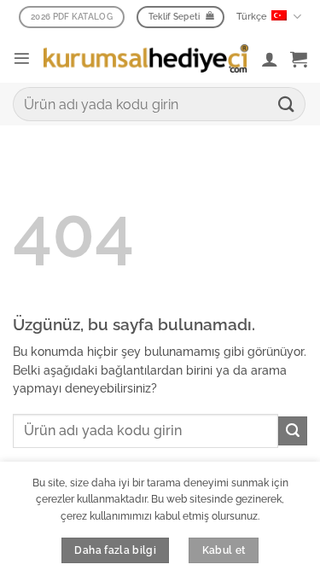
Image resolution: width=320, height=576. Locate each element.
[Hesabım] (269, 59)
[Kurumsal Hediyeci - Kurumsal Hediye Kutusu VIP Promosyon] (146, 58)
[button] (22, 58)
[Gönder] (287, 103)
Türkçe (251, 16)
